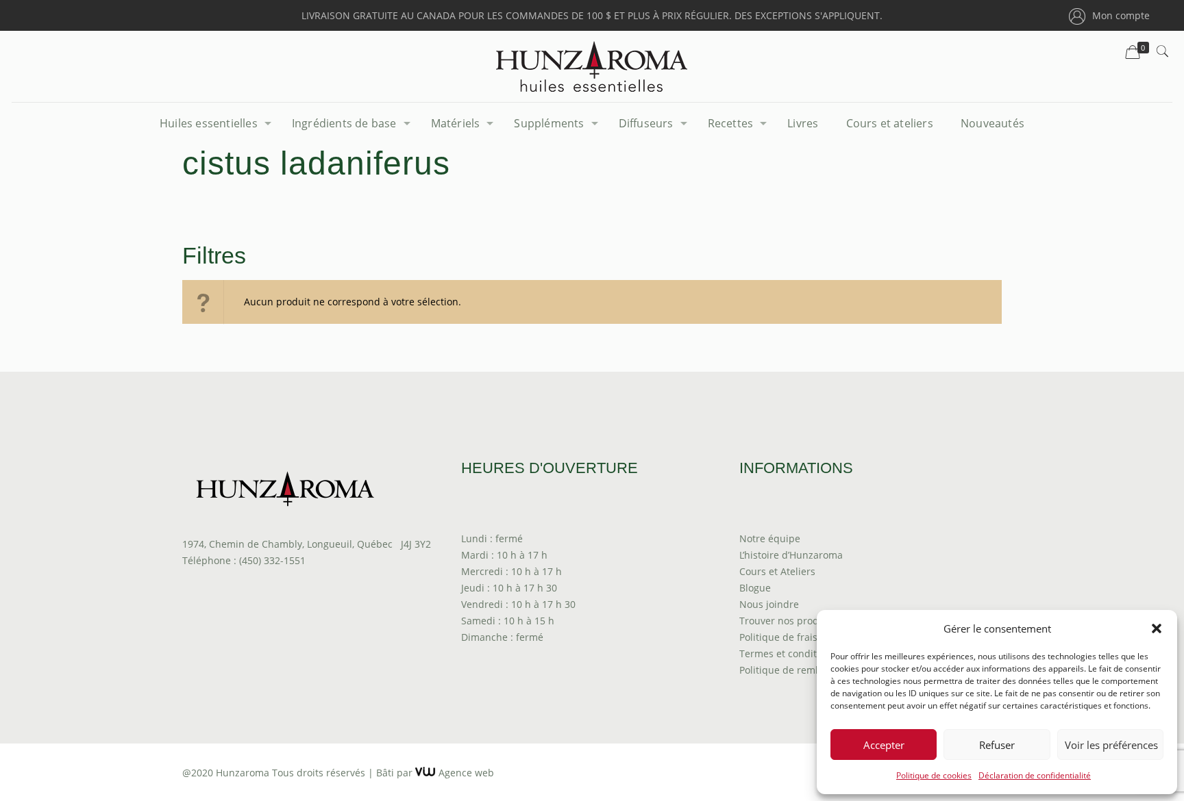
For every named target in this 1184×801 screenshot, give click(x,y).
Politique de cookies (934, 775)
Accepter (883, 745)
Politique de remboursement (805, 669)
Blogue (755, 587)
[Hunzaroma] (591, 66)
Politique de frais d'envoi (796, 637)
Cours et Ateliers (777, 571)
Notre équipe (769, 538)
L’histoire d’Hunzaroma (791, 554)
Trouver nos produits (787, 620)
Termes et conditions (787, 653)
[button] (1156, 628)
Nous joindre (769, 604)
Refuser (997, 745)
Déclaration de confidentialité (1034, 775)
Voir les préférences (1111, 745)
